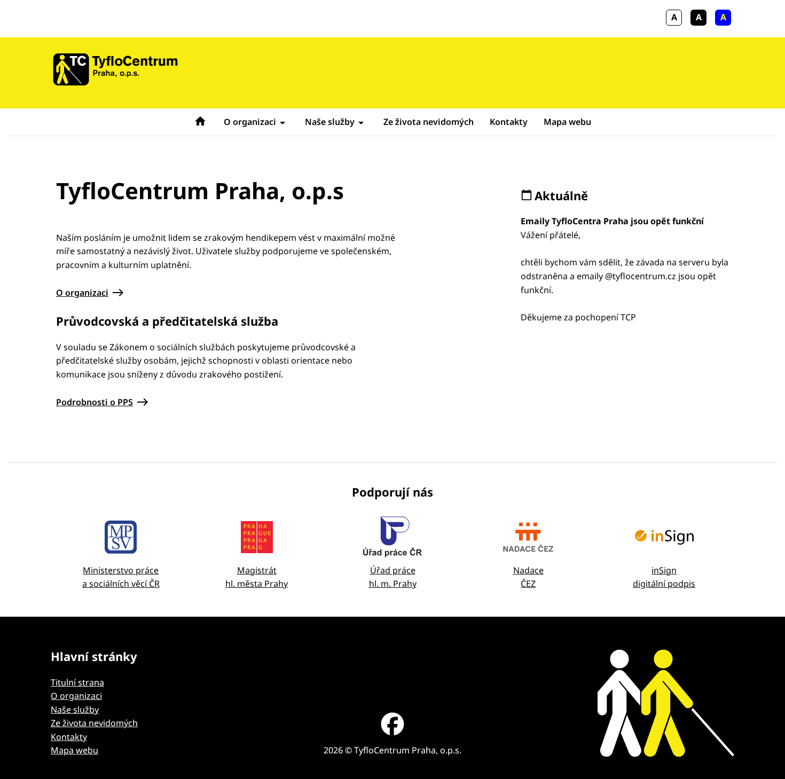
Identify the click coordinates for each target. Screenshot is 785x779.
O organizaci (250, 122)
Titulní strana (77, 682)
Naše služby (330, 122)
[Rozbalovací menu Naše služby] (361, 121)
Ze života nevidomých (428, 122)
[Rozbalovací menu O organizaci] (282, 121)
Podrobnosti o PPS (94, 402)
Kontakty (509, 122)
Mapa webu (567, 122)
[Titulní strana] (115, 69)
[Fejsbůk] (392, 726)
